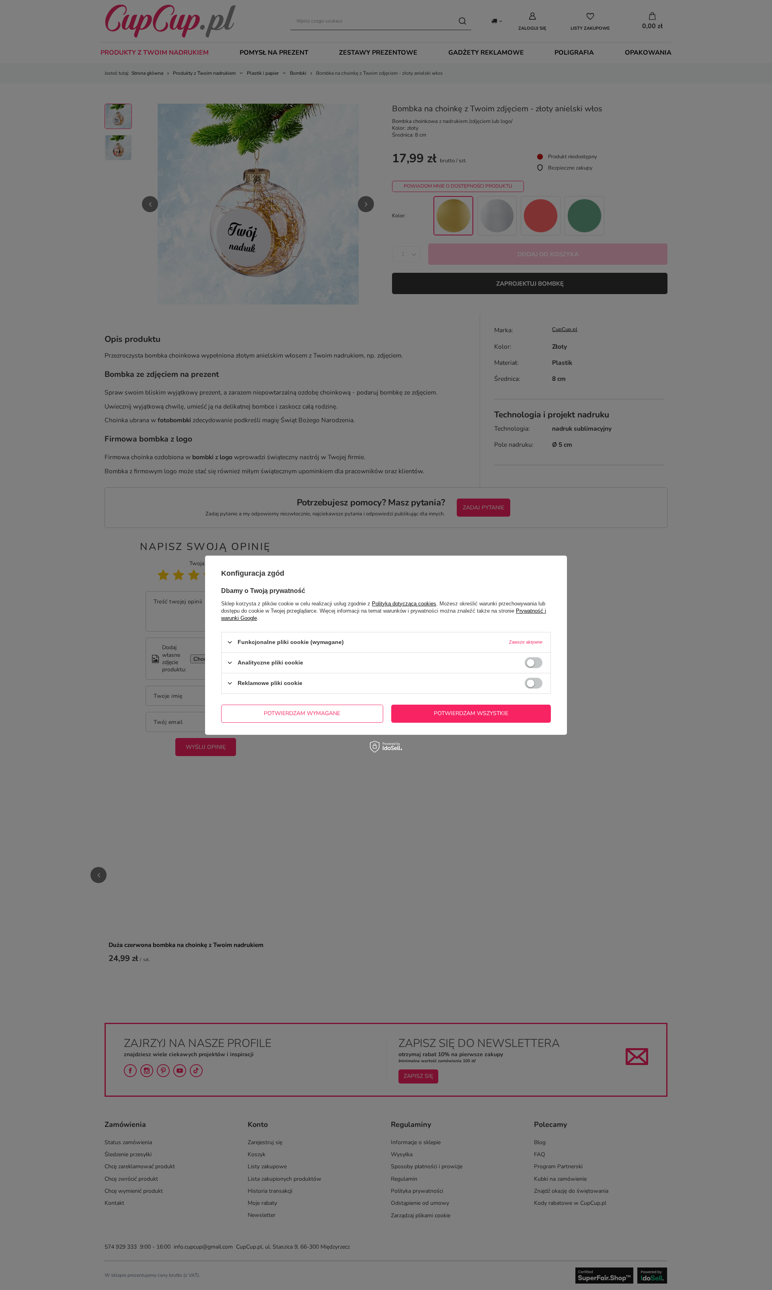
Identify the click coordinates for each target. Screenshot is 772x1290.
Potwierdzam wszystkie (471, 713)
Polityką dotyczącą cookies (404, 603)
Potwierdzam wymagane (302, 713)
